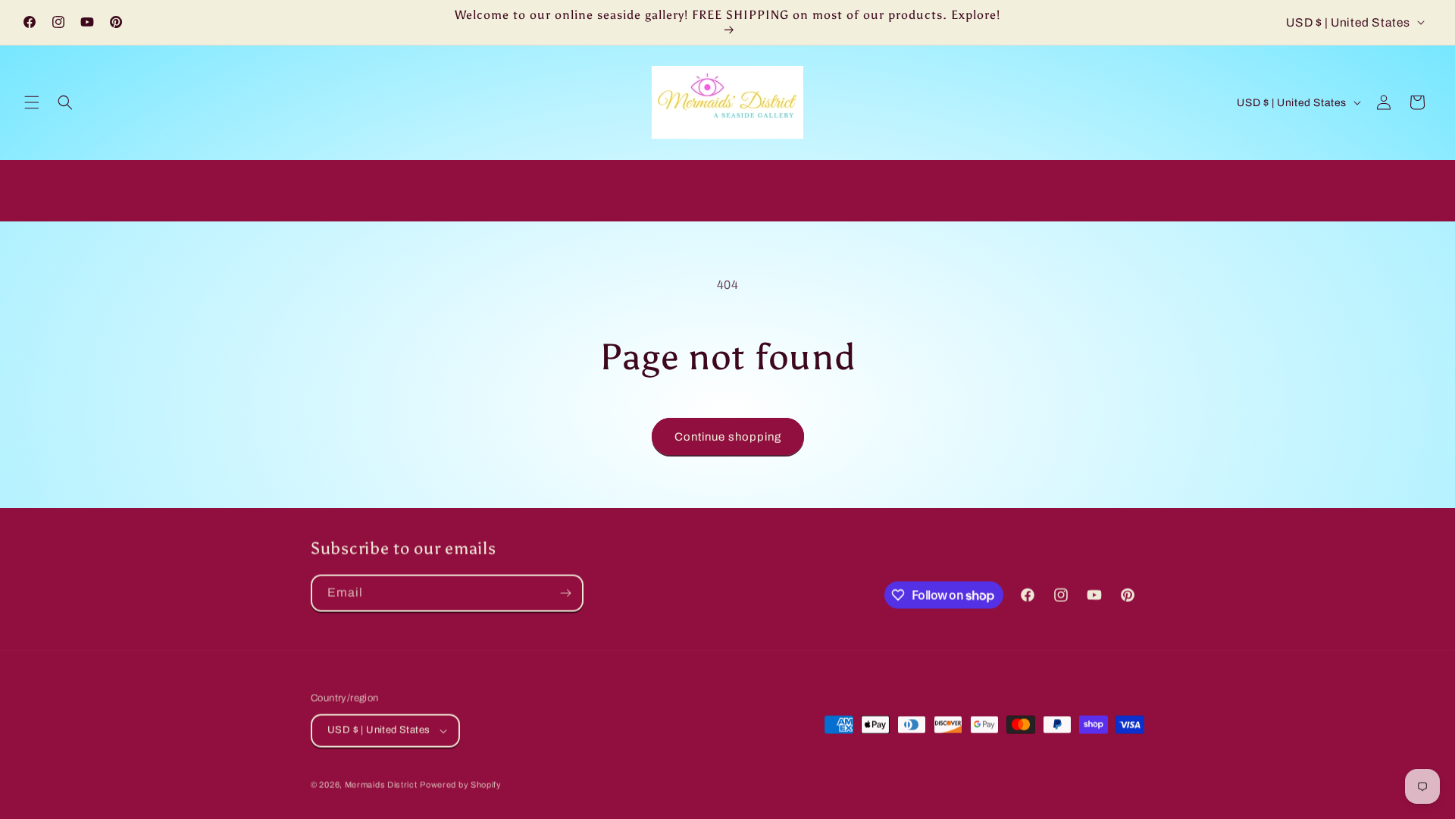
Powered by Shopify (461, 784)
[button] (31, 102)
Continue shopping (727, 437)
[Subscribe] (565, 592)
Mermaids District (381, 784)
